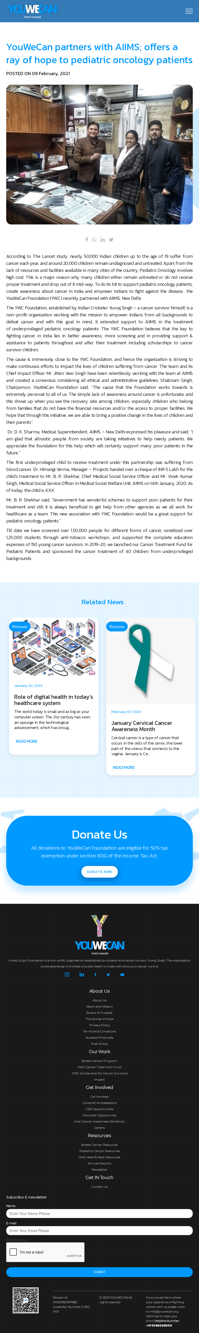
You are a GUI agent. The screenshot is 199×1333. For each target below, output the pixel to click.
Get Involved (99, 1096)
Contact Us (99, 1187)
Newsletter (99, 1169)
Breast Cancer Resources (99, 1145)
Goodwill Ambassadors (100, 1103)
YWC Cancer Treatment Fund (99, 1067)
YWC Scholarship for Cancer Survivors (99, 1073)
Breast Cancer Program (99, 1061)
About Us (99, 1000)
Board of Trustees (99, 1013)
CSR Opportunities (99, 1109)
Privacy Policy (99, 1025)
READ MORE (26, 767)
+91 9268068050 (159, 1325)
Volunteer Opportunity (99, 1115)
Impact (99, 1079)
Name (10, 1206)
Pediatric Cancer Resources (100, 1151)
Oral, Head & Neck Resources (99, 1157)
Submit (100, 1272)
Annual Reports (99, 1163)
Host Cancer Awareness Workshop (99, 1121)
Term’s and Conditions (99, 1031)
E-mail (11, 1223)
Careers (99, 1128)
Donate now (99, 872)
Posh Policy (99, 1044)
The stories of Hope (99, 1019)
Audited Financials (99, 1037)
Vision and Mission (99, 1006)
